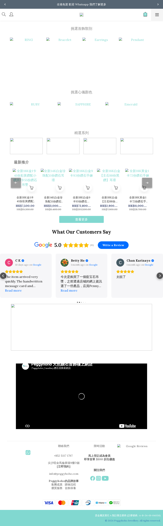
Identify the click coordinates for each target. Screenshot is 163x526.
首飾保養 (70, 488)
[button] (3, 276)
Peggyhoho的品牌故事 (64, 481)
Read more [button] (13, 290)
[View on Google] (9, 263)
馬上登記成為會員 (99, 455)
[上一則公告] (5, 4)
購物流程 (70, 484)
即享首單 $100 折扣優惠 (99, 459)
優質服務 (56, 488)
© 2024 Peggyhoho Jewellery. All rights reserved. (133, 520)
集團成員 (56, 484)
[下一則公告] (158, 4)
